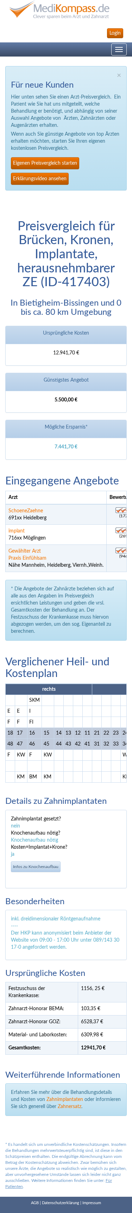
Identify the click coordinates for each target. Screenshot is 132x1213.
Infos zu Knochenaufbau (35, 867)
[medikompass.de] (66, 9)
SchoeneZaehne (25, 510)
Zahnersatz (69, 1106)
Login (115, 33)
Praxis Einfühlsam (27, 558)
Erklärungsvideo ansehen (40, 178)
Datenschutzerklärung (60, 1203)
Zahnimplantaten (64, 1099)
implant (16, 531)
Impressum (91, 1203)
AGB (35, 1203)
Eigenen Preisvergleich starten (45, 163)
